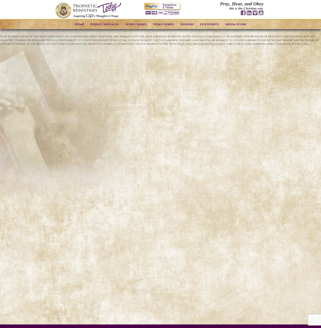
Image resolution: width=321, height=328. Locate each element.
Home (79, 24)
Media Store (235, 24)
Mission (187, 24)
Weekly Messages (104, 24)
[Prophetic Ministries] (88, 10)
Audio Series (136, 24)
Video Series (163, 24)
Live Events (209, 24)
